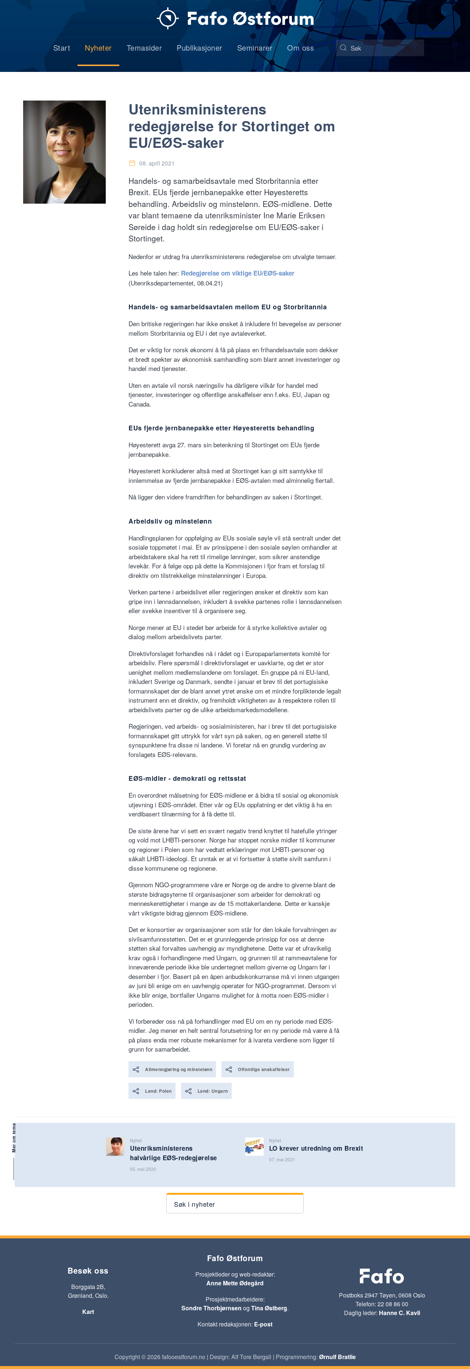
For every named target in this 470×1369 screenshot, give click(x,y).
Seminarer (255, 47)
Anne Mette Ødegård (235, 1283)
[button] (234, 1203)
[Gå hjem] (235, 18)
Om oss (300, 47)
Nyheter (98, 47)
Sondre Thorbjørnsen (211, 1308)
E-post (263, 1324)
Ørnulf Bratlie (337, 1356)
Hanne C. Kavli (399, 1312)
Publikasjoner (200, 47)
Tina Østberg (269, 1308)
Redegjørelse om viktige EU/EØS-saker (237, 273)
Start (61, 47)
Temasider (144, 47)
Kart (88, 1311)
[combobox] (380, 48)
